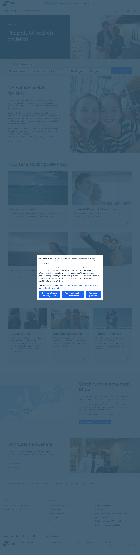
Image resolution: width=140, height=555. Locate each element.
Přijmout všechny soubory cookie (49, 294)
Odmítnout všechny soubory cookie (73, 294)
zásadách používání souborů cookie (74, 285)
